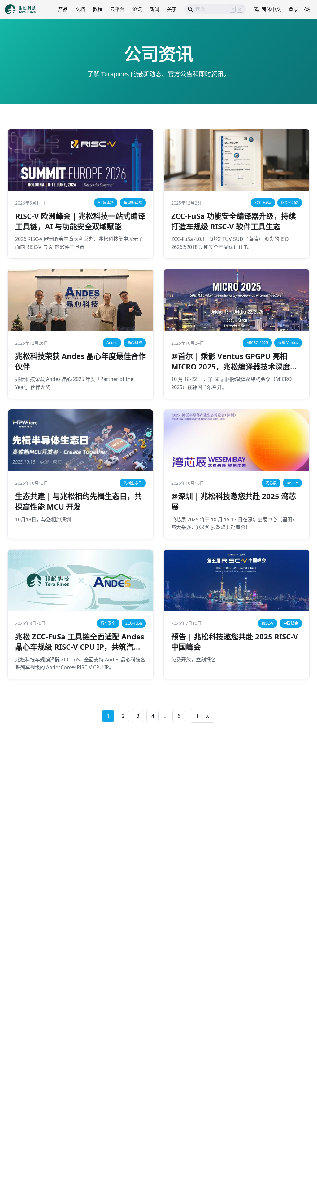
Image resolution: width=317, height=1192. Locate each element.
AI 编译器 (106, 202)
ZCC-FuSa (262, 202)
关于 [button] (172, 9)
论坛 (137, 9)
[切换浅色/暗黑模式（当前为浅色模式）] (307, 9)
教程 (97, 9)
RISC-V (292, 483)
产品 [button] (63, 9)
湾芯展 (271, 483)
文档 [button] (80, 9)
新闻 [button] (154, 9)
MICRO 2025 (257, 342)
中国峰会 (290, 623)
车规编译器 (133, 202)
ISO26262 (289, 202)
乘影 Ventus (288, 342)
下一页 (202, 716)
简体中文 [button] (271, 9)
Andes (111, 342)
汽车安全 (108, 623)
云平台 (117, 9)
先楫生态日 (133, 483)
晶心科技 (134, 342)
